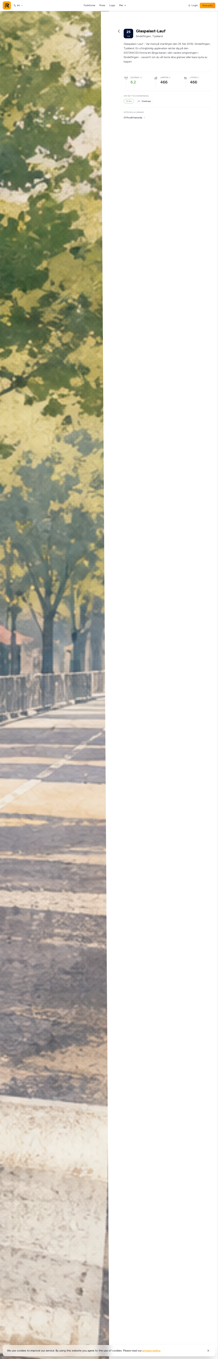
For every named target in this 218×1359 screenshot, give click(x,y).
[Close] (208, 1350)
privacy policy (151, 1350)
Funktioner (89, 5)
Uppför (164, 77)
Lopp (112, 5)
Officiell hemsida (133, 117)
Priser (102, 5)
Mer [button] (121, 5)
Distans (134, 77)
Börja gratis (208, 5)
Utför (193, 77)
